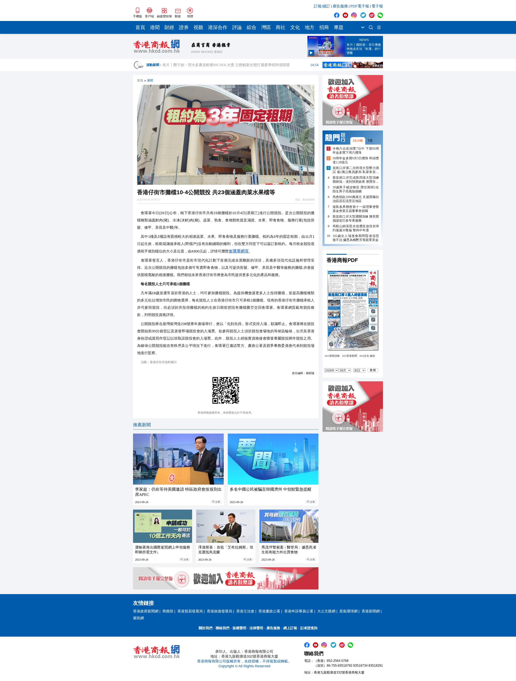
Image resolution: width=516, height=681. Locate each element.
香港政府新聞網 (145, 611)
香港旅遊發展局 (219, 611)
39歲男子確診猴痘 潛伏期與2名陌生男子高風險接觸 (356, 189)
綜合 (251, 27)
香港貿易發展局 (190, 611)
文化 (295, 27)
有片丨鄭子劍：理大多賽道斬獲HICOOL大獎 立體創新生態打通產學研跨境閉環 (240, 65)
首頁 (140, 27)
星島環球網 (348, 611)
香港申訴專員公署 (298, 611)
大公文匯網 (326, 611)
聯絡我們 (222, 628)
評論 (237, 27)
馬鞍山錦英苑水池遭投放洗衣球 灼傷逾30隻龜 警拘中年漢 (356, 228)
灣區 (266, 27)
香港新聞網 (371, 611)
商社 (280, 27)
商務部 (167, 611)
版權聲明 (239, 628)
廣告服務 (340, 6)
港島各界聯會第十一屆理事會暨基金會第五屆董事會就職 (356, 208)
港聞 (155, 27)
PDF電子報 (359, 6)
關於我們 (205, 628)
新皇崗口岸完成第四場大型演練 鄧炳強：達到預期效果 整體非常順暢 (356, 180)
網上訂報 (290, 628)
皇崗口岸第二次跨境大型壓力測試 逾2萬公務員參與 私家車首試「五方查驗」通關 (356, 170)
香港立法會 (245, 611)
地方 (309, 27)
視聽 (198, 27)
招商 (324, 27)
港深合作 (217, 27)
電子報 (377, 6)
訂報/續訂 (322, 6)
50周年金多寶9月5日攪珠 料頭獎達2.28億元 (356, 160)
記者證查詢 (308, 628)
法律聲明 (256, 628)
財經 (169, 27)
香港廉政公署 (269, 611)
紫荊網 (138, 618)
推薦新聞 (142, 424)
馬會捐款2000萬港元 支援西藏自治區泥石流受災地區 (356, 199)
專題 (338, 27)
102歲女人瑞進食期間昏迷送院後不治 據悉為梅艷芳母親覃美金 (356, 237)
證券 (184, 27)
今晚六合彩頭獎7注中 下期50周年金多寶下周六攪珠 (356, 150)
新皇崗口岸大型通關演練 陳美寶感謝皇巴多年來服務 (356, 218)
